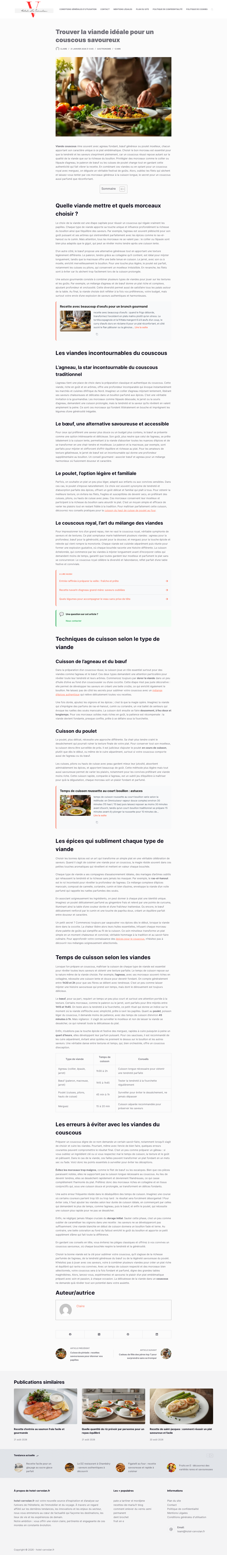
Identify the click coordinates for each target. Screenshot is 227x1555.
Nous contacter (73, 620)
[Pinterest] (128, 1334)
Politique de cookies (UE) (199, 9)
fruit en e (119, 1521)
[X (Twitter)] (99, 1334)
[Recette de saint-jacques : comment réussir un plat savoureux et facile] (181, 1406)
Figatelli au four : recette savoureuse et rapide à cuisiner (142, 1467)
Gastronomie (104, 49)
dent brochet (121, 1517)
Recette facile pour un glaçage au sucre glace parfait (39, 1467)
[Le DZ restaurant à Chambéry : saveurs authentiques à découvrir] (69, 1467)
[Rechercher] (212, 9)
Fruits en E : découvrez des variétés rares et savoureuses (196, 1467)
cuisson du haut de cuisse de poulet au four (130, 510)
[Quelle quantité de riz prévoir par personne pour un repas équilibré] (113, 1406)
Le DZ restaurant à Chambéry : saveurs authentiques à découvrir (93, 1467)
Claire (80, 1306)
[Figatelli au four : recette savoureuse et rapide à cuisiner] (120, 1467)
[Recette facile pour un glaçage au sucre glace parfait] (18, 1467)
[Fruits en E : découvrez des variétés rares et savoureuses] (171, 1467)
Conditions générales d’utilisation (78, 9)
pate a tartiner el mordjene (129, 1500)
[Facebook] (70, 1334)
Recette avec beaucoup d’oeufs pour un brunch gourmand (104, 306)
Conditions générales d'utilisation (186, 1517)
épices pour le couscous (130, 938)
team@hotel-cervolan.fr (191, 1531)
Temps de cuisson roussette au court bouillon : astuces (101, 791)
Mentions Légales (123, 9)
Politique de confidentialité (167, 9)
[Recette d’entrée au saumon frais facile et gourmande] (45, 1406)
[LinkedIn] (157, 1334)
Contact (105, 9)
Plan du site (142, 9)
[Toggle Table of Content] (120, 189)
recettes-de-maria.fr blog (128, 1504)
